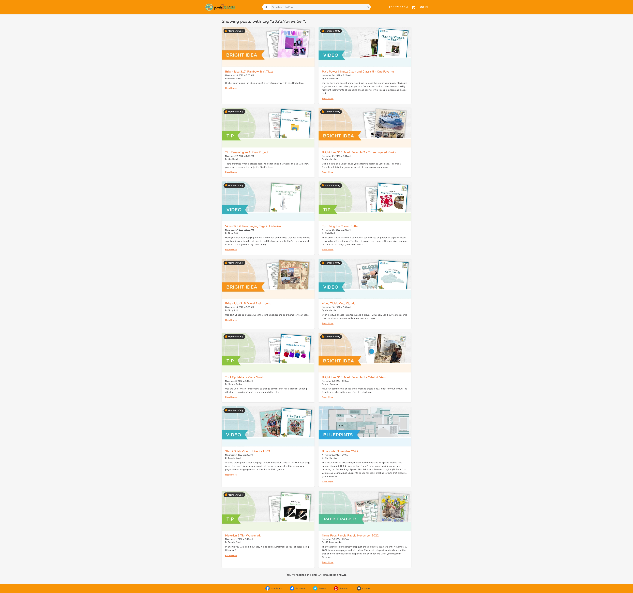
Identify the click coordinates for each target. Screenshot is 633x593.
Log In (423, 7)
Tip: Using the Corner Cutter (340, 226)
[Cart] (413, 7)
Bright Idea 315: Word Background (248, 303)
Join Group (276, 588)
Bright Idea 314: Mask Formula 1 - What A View (354, 377)
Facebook (300, 588)
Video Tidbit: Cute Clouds (338, 303)
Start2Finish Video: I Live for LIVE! (247, 451)
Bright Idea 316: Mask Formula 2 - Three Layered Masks (359, 152)
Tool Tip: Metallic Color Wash (244, 377)
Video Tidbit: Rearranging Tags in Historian (253, 226)
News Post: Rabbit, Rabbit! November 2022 (350, 535)
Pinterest (344, 588)
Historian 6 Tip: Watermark (243, 535)
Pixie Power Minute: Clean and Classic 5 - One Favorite (358, 72)
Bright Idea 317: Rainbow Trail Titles (249, 72)
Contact (366, 588)
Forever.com (398, 7)
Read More (231, 88)
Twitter (322, 588)
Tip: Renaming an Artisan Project (246, 152)
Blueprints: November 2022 (340, 451)
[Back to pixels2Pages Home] (220, 7)
